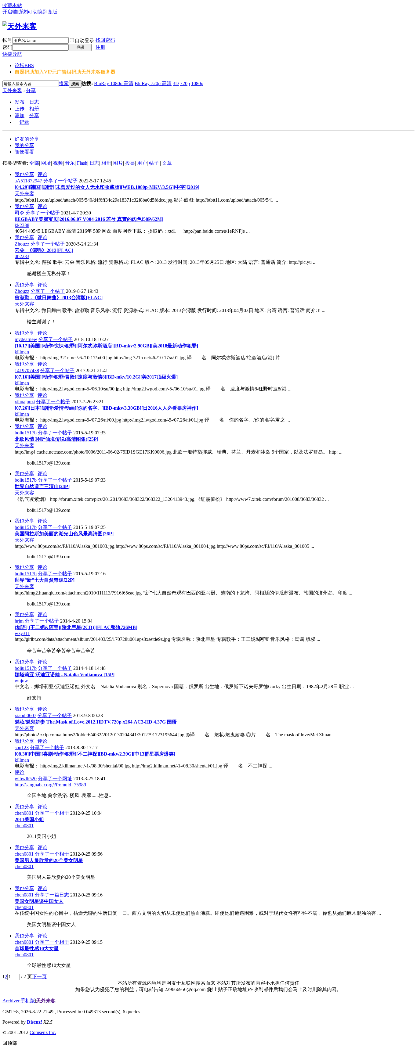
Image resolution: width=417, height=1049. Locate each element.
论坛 (24, 65)
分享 (31, 90)
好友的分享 (27, 139)
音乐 (70, 163)
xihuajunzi (25, 401)
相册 (34, 108)
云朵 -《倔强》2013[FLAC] (44, 250)
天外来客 (12, 90)
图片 (118, 163)
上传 (19, 108)
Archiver (11, 1000)
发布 (19, 102)
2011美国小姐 (29, 819)
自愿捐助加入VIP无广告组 (65, 71)
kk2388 (22, 225)
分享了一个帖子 (60, 180)
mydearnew (26, 339)
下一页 (39, 976)
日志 (34, 102)
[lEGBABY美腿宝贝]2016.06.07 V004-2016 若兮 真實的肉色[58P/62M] (89, 219)
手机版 (27, 1000)
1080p (197, 83)
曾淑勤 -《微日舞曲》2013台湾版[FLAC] (59, 297)
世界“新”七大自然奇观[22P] (44, 580)
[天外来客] (19, 26)
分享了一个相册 (52, 813)
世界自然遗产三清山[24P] (42, 486)
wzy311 (22, 633)
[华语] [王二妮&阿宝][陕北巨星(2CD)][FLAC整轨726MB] (76, 627)
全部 (34, 163)
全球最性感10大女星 (37, 948)
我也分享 (24, 174)
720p (185, 83)
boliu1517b (26, 432)
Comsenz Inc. (43, 1032)
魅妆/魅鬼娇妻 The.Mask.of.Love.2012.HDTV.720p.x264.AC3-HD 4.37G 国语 (96, 721)
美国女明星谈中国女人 (39, 901)
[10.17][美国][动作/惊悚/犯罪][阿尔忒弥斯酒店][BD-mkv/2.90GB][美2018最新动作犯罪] (106, 345)
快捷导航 (12, 54)
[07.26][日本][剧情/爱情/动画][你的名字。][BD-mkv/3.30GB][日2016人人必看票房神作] (106, 408)
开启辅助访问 (17, 11)
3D (176, 83)
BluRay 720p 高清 (153, 83)
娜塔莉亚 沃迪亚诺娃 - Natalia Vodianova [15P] (64, 674)
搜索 (64, 83)
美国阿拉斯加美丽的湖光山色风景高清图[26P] (64, 533)
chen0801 (24, 813)
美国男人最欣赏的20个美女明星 (49, 860)
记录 (24, 122)
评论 (42, 174)
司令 (19, 212)
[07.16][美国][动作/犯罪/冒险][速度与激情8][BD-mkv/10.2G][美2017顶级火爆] (96, 376)
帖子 (154, 163)
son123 (22, 747)
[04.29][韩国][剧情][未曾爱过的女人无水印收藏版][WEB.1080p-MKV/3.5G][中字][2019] (107, 187)
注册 (100, 47)
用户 (142, 163)
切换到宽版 (45, 11)
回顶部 (9, 1043)
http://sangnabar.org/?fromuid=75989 (50, 784)
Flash (82, 163)
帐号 (7, 40)
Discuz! (34, 1022)
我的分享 (24, 145)
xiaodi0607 (25, 715)
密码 (7, 47)
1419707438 (27, 370)
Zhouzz (22, 243)
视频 (58, 163)
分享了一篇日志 (52, 894)
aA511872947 (28, 180)
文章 (167, 163)
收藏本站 (12, 5)
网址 (46, 163)
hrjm (19, 620)
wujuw (21, 680)
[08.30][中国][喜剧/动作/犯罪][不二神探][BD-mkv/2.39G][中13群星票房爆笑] (95, 753)
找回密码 (105, 40)
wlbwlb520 (26, 778)
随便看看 (24, 151)
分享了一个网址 (55, 778)
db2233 (22, 256)
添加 (19, 115)
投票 (130, 163)
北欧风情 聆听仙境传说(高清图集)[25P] (56, 439)
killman (22, 351)
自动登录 (84, 40)
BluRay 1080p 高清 (113, 83)
